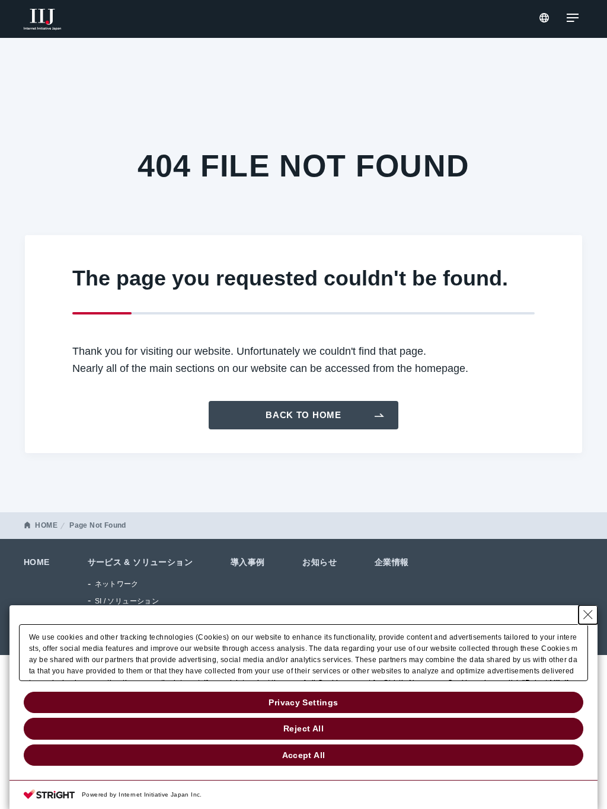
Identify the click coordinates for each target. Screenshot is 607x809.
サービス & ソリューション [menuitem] (140, 562)
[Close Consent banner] (588, 614)
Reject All (303, 728)
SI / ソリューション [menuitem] (127, 601)
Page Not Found (97, 525)
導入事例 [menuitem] (248, 562)
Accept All (303, 755)
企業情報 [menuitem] (392, 562)
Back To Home (303, 415)
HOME (46, 525)
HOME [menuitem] (37, 562)
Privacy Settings (303, 702)
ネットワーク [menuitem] (117, 584)
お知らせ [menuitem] (319, 562)
